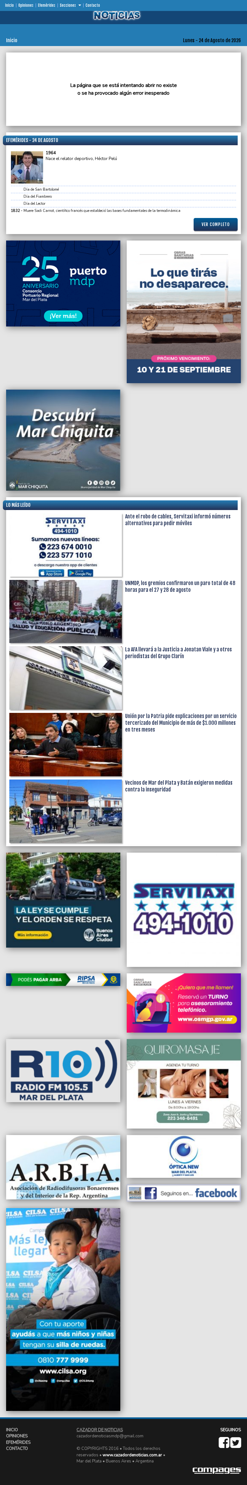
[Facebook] (224, 1446)
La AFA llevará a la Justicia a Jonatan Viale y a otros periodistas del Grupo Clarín (178, 652)
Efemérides (46, 5)
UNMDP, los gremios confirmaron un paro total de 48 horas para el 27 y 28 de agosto (180, 586)
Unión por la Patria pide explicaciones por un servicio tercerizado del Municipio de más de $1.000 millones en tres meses (181, 723)
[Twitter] (235, 1446)
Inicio (9, 5)
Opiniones (25, 5)
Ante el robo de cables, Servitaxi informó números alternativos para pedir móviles (178, 519)
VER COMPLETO (216, 224)
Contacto (93, 5)
